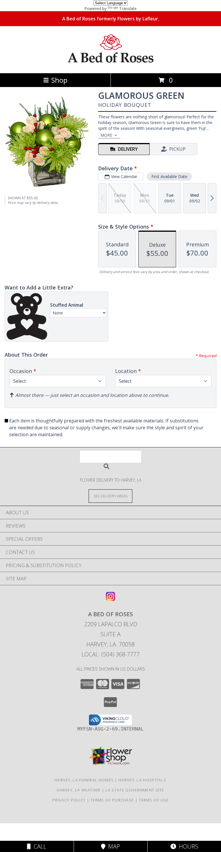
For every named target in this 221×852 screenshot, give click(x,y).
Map (112, 846)
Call (38, 846)
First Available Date (169, 176)
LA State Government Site (135, 790)
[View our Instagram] (110, 599)
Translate (128, 8)
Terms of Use (154, 800)
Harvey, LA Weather (78, 790)
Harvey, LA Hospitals (142, 780)
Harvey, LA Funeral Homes (84, 780)
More (106, 135)
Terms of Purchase (112, 800)
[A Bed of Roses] (110, 64)
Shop (59, 80)
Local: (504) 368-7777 (110, 654)
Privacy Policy (68, 800)
